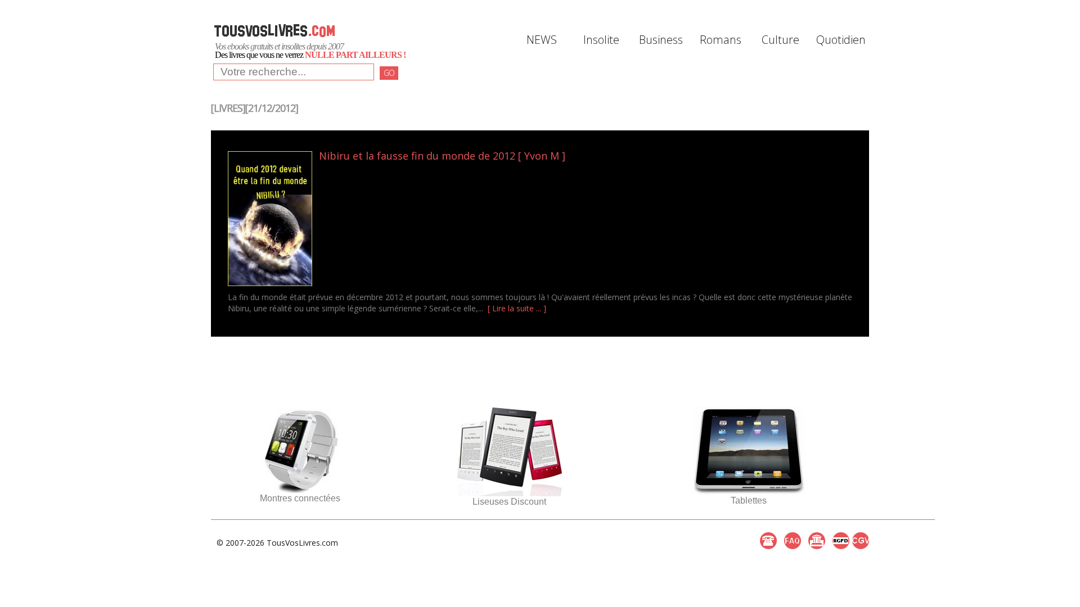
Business (661, 39)
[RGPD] (840, 540)
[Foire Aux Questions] (792, 540)
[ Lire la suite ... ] (517, 308)
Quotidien (839, 39)
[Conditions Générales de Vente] (860, 540)
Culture (780, 39)
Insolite (601, 39)
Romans (720, 39)
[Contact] (768, 540)
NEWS (541, 39)
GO (389, 72)
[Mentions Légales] (816, 540)
